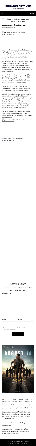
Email (21, 319)
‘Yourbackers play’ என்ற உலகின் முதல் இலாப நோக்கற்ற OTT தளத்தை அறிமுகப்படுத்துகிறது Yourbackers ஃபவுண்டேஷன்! (15, 431)
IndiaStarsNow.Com (18, 5)
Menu (32, 14)
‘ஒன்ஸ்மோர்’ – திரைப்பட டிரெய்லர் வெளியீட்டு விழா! (17, 408)
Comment (6, 294)
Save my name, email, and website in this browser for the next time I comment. (18, 328)
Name (5, 319)
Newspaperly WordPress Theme (18, 443)
